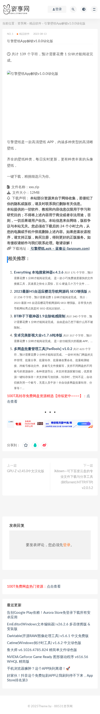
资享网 (22, 23)
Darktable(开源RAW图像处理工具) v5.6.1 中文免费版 (48, 636)
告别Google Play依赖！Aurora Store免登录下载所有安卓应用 (48, 615)
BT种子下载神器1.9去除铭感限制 (39, 316)
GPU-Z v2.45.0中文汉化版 (25, 471)
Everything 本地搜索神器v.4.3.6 (38, 272)
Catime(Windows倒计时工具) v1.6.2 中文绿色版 (44, 643)
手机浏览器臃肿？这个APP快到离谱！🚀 (38, 668)
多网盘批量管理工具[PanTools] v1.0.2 (43, 349)
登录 (66, 545)
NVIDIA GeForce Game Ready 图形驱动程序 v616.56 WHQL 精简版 (47, 659)
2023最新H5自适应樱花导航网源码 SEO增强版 (50, 291)
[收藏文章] (25, 445)
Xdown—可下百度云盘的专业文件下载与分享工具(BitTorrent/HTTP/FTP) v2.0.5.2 (73, 480)
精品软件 (35, 23)
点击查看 (54, 586)
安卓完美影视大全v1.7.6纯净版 (38, 335)
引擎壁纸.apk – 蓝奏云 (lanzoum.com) (60, 248)
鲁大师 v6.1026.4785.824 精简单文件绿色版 (42, 650)
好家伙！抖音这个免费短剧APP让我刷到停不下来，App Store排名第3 (50, 678)
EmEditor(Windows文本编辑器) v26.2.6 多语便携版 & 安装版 (48, 627)
